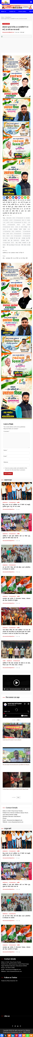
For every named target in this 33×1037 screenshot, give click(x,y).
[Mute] (26, 689)
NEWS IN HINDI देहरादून (21, 227)
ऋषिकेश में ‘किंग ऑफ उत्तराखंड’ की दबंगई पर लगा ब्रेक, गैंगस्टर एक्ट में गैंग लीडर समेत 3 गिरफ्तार (16, 649)
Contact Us (12, 11)
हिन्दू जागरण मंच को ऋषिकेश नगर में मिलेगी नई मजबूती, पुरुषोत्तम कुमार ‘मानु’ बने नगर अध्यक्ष (16, 491)
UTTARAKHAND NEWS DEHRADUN (12, 231)
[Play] (4, 689)
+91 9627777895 (10, 967)
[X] (7, 197)
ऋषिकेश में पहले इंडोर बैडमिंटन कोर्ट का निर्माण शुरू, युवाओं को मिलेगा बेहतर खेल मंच (16, 522)
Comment (7, 431)
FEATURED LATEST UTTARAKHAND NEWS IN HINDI (16, 220)
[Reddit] (10, 197)
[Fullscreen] (28, 689)
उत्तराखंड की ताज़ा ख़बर (15, 238)
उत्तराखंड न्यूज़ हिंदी (26, 238)
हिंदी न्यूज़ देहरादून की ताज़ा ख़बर (13, 244)
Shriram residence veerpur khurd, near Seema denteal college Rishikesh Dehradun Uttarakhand (15, 814)
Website (6, 462)
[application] (16, 683)
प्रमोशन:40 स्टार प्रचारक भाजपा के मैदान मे (13, 251)
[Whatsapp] (25, 197)
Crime (4, 660)
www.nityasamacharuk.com (15, 822)
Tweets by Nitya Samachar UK (9, 980)
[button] (16, 683)
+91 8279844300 (11, 818)
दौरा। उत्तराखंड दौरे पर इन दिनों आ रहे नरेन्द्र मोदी (15, 257)
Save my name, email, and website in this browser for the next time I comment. (16, 469)
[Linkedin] (13, 197)
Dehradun (5, 596)
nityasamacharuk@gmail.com (8, 32)
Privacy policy (22, 11)
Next (18, 797)
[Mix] (22, 197)
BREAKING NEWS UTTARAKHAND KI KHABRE (18, 218)
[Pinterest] (16, 197)
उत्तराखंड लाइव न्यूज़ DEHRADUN (11, 240)
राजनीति (18, 502)
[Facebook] (4, 197)
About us (3, 11)
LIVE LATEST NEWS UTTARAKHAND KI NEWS (14, 222)
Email (5, 456)
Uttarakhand (6, 23)
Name (6, 450)
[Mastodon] (19, 197)
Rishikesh (5, 502)
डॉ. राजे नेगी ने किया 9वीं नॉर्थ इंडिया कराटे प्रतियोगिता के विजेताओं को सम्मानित (16, 554)
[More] (28, 197)
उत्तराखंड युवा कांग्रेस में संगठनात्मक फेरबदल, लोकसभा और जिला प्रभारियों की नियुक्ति (16, 585)
